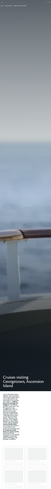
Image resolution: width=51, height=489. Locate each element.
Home (2, 5)
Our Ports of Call (8, 5)
